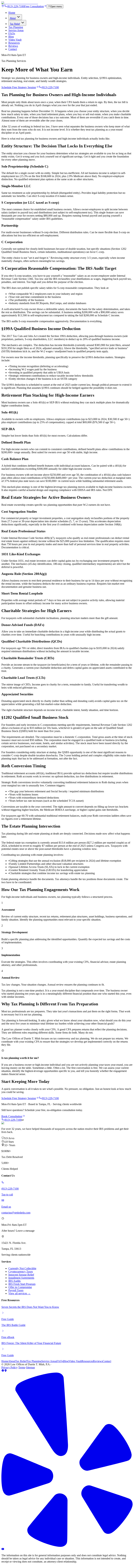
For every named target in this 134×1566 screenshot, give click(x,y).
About (13, 18)
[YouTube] (2, 1549)
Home (11, 12)
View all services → (19, 1293)
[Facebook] (2, 1370)
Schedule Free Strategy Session (18, 87)
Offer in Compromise (20, 1287)
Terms (21, 1367)
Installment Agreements (21, 1277)
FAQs (11, 33)
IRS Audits (14, 1280)
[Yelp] (67, 1545)
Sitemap (30, 1367)
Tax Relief (15, 24)
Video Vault (14, 39)
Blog (11, 36)
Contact (12, 49)
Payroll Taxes (15, 1290)
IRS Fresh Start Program (21, 1284)
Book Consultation (11, 1116)
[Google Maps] (5, 1370)
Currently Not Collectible (22, 1268)
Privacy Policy (9, 1367)
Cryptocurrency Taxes (20, 1271)
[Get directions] (2, 6)
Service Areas (16, 30)
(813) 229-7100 (15, 6)
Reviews (13, 45)
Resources (14, 42)
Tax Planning (15, 27)
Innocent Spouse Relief (21, 1274)
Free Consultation (34, 6)
